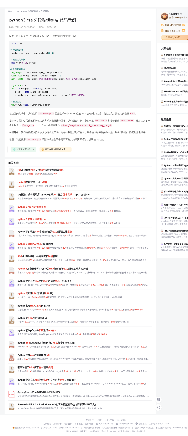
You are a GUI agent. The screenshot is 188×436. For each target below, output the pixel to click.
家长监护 (135, 428)
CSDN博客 (121, 420)
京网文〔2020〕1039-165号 (70, 428)
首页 (10, 11)
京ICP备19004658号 (49, 428)
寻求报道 (78, 423)
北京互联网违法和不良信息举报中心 (116, 428)
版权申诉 (83, 431)
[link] (10, 11)
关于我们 (47, 423)
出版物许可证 (94, 431)
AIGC (41, 27)
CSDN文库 (109, 420)
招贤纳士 (57, 423)
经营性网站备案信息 (92, 428)
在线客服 (142, 423)
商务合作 (68, 423)
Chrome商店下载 (180, 428)
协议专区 (89, 423)
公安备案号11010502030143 (27, 428)
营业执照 (104, 431)
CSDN (99, 420)
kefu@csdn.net (126, 423)
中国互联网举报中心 (164, 428)
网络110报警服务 (147, 428)
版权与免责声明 (72, 431)
